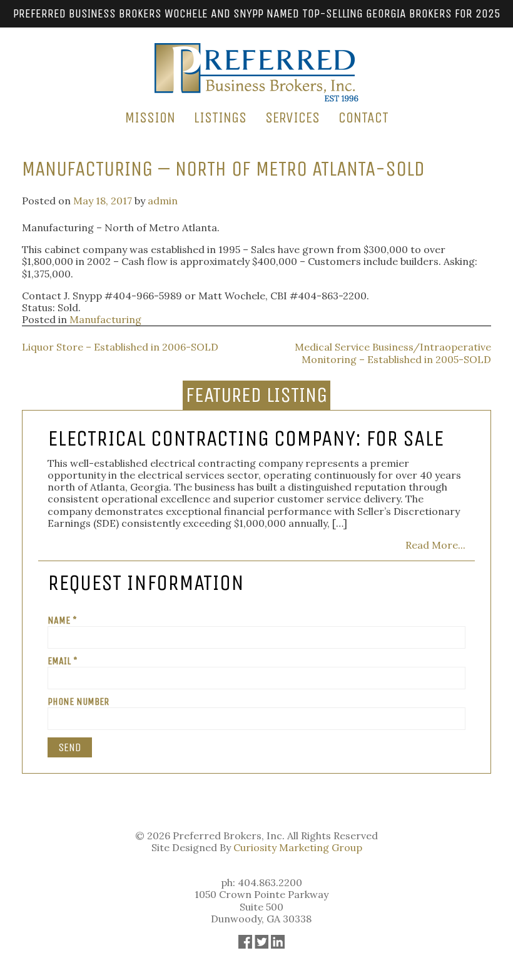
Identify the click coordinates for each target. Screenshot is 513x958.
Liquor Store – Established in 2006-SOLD (120, 347)
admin (163, 200)
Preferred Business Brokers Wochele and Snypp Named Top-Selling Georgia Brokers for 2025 (256, 13)
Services (292, 117)
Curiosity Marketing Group (297, 847)
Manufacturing (105, 319)
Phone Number (78, 701)
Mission (150, 117)
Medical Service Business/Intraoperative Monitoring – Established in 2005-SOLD (393, 353)
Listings (220, 117)
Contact (363, 117)
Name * (62, 620)
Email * (63, 661)
